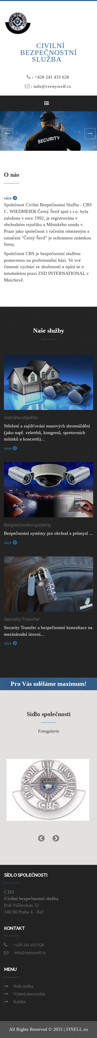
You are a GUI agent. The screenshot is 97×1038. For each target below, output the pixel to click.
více (8, 198)
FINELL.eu (77, 1029)
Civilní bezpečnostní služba (48, 52)
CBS (9, 892)
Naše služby (23, 986)
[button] (7, 131)
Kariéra (19, 1001)
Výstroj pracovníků (29, 994)
